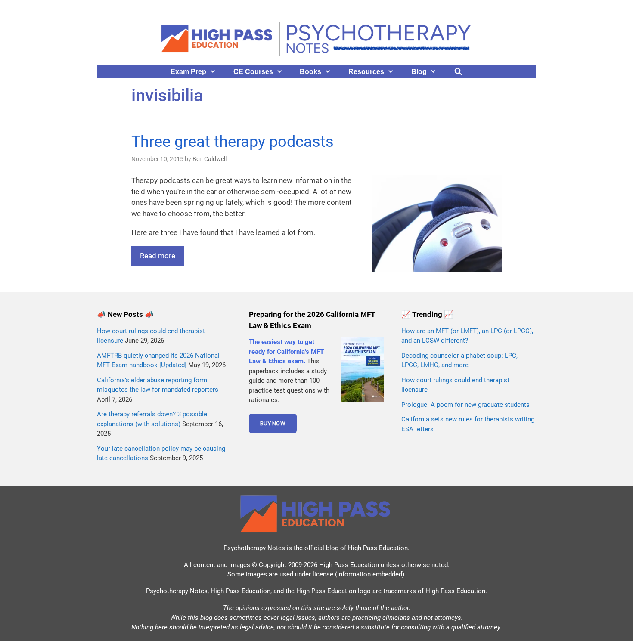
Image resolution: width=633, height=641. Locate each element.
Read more (157, 255)
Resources (366, 71)
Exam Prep (188, 71)
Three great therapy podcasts (232, 142)
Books (310, 71)
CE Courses (253, 71)
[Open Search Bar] (458, 71)
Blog (419, 71)
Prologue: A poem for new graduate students (465, 405)
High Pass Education (378, 548)
